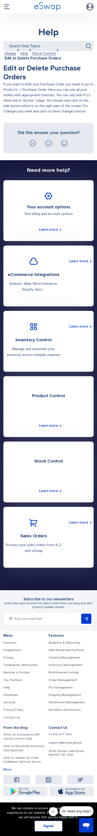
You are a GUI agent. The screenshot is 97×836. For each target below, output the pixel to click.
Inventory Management (65, 665)
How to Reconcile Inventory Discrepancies (23, 748)
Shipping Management (64, 695)
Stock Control (44, 53)
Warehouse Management (66, 702)
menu (6, 6)
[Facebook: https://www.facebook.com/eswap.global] (16, 779)
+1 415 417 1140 (60, 734)
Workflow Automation (64, 710)
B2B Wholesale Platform (66, 650)
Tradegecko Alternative (20, 665)
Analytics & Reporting (64, 643)
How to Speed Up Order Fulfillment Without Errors (22, 760)
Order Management (62, 680)
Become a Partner (16, 672)
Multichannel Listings (63, 672)
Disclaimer (10, 695)
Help (48, 32)
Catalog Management (64, 657)
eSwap (10, 53)
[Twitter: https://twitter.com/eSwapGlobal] (80, 779)
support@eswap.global (65, 743)
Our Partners (12, 680)
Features (9, 643)
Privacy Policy (13, 710)
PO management (60, 687)
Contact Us (11, 717)
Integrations (12, 650)
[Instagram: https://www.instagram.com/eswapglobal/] (48, 779)
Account (90, 7)
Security (9, 702)
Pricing (8, 657)
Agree (48, 826)
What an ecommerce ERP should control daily (21, 736)
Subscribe (86, 619)
